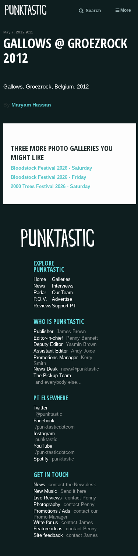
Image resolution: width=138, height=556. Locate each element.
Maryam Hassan (31, 105)
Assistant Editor (64, 351)
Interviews (63, 286)
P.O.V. (40, 299)
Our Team (62, 292)
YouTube (54, 449)
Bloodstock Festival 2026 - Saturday (51, 168)
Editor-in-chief (65, 338)
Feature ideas (65, 528)
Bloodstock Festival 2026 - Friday (48, 177)
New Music (59, 491)
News (39, 286)
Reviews (42, 305)
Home (39, 279)
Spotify (53, 459)
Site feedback (65, 535)
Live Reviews (64, 498)
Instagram (45, 437)
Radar (39, 292)
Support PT (64, 305)
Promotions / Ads (65, 514)
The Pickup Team (52, 375)
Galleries (61, 279)
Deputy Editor (64, 344)
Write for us (63, 522)
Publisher (59, 331)
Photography (64, 504)
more (125, 10)
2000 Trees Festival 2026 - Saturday (50, 186)
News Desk (66, 369)
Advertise (62, 299)
